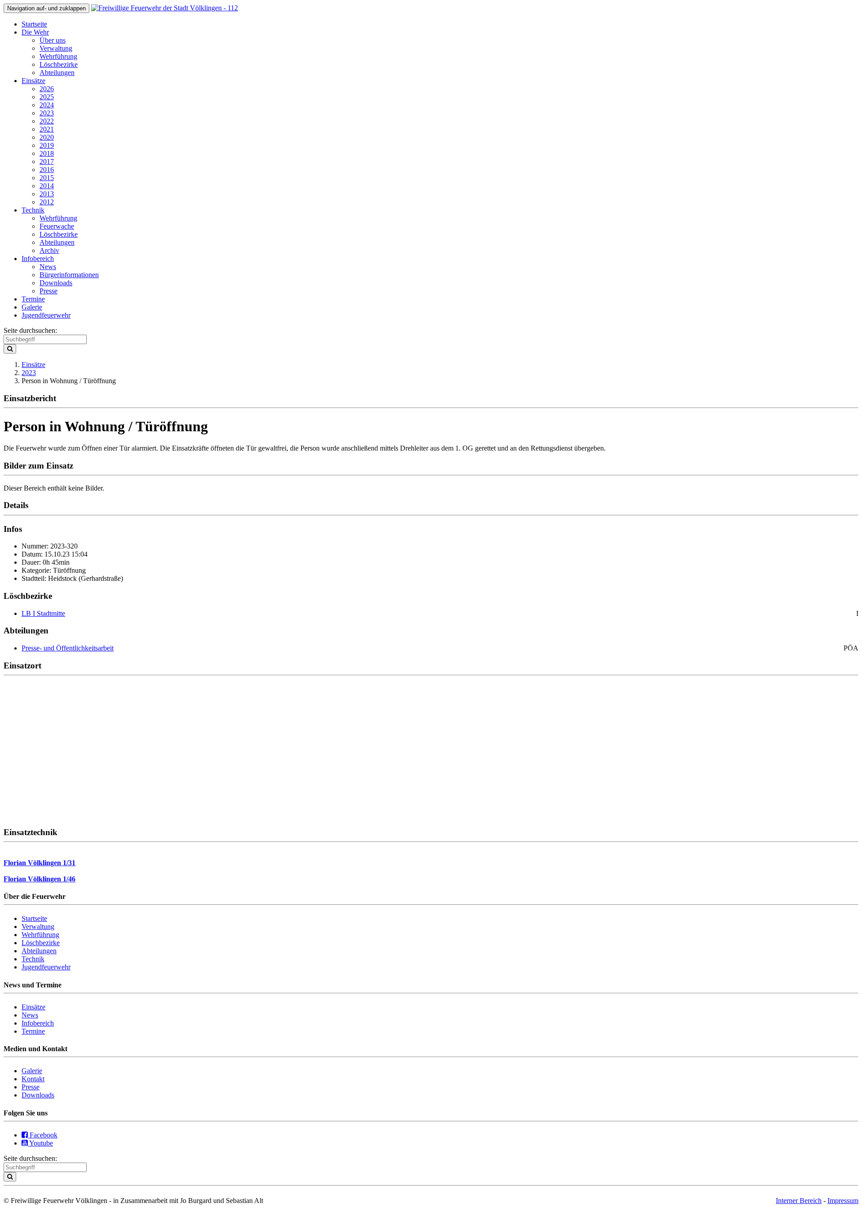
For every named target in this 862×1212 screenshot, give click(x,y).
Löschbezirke (59, 64)
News (48, 266)
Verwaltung (56, 48)
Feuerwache (57, 226)
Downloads (56, 283)
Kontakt (33, 1079)
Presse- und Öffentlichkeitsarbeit (68, 648)
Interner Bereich (799, 1200)
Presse (48, 291)
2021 (47, 129)
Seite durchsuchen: (30, 330)
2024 (47, 105)
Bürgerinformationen (69, 275)
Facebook (42, 1135)
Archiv (49, 250)
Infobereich (38, 258)
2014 (47, 186)
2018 (47, 153)
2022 (47, 121)
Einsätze (33, 80)
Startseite (34, 24)
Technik (33, 210)
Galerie (32, 307)
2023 (47, 113)
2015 (47, 177)
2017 (47, 161)
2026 (47, 89)
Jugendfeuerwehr (46, 315)
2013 (47, 194)
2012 (47, 202)
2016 (47, 169)
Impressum (842, 1200)
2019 (47, 145)
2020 (47, 137)
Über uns (53, 40)
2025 (47, 97)
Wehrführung (58, 56)
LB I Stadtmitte (43, 613)
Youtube (40, 1143)
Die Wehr (35, 32)
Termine (33, 299)
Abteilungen (57, 72)
